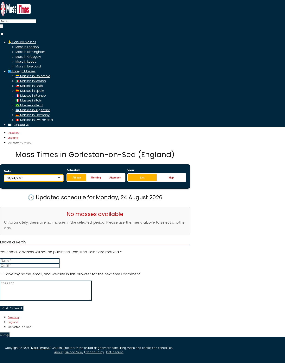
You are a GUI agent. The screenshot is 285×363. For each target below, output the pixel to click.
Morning (96, 177)
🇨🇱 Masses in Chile (29, 86)
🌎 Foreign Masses (21, 71)
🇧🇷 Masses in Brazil (29, 105)
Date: (8, 171)
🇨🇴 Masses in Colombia (33, 76)
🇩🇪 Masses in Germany (33, 115)
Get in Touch (115, 352)
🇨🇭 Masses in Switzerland (34, 120)
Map (171, 177)
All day (77, 177)
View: (131, 170)
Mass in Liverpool (28, 66)
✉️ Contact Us (18, 124)
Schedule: (73, 170)
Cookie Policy (95, 352)
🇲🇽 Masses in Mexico (31, 81)
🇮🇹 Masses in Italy (29, 100)
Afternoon (115, 177)
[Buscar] (1, 26)
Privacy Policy (74, 352)
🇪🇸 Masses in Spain (30, 90)
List (142, 177)
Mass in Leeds (26, 61)
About (58, 352)
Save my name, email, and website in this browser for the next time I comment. (73, 274)
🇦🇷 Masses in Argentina (33, 110)
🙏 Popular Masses (22, 42)
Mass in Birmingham (30, 52)
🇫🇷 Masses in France (31, 95)
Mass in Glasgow (28, 56)
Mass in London (27, 47)
